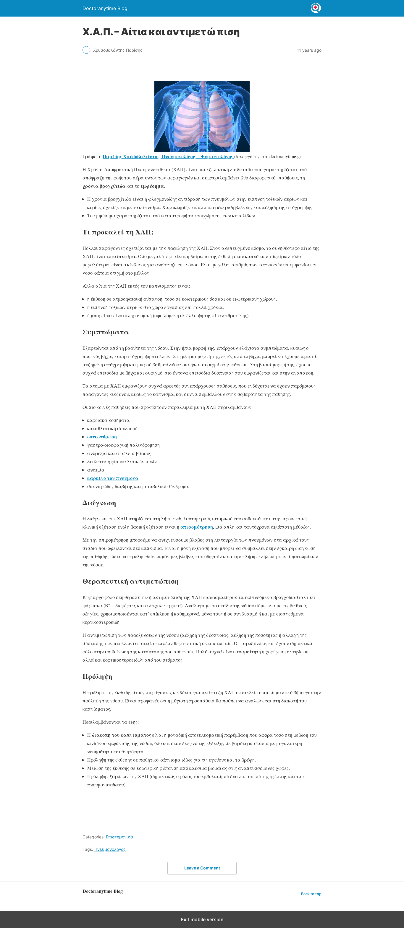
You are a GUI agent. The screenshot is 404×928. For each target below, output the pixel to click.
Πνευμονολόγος (110, 849)
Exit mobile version (202, 919)
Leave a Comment (202, 867)
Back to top (311, 894)
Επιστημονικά (119, 836)
